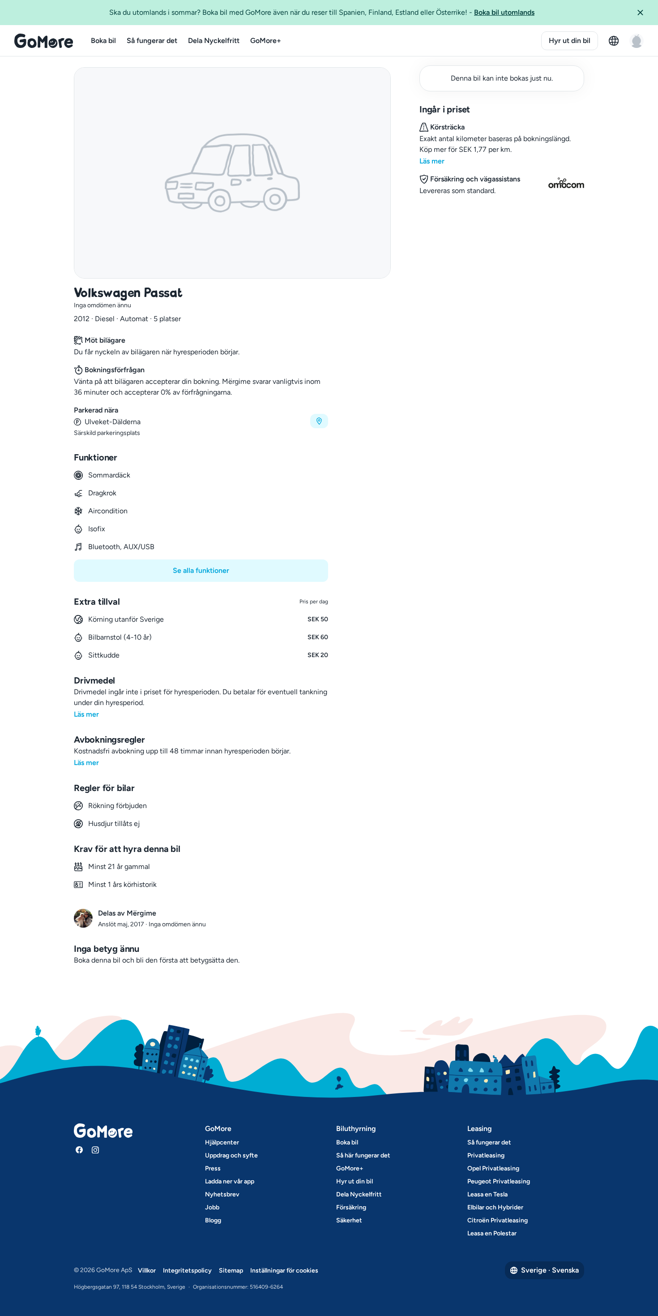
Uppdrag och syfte (231, 1155)
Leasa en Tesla (487, 1194)
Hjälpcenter (222, 1142)
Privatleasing (485, 1155)
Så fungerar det (152, 40)
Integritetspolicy (187, 1270)
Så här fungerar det (363, 1155)
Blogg (213, 1220)
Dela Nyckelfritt (213, 40)
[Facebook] (79, 1149)
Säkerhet (349, 1220)
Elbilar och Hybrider (495, 1207)
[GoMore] (43, 40)
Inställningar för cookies (284, 1270)
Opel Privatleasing (493, 1168)
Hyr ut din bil (569, 40)
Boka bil (103, 40)
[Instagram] (95, 1149)
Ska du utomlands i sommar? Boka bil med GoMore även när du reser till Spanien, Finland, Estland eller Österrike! (321, 12)
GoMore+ (265, 40)
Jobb (212, 1207)
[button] (643, 12)
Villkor (147, 1270)
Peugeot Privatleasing (498, 1181)
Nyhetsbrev (222, 1194)
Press (213, 1168)
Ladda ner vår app (229, 1181)
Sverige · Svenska (550, 1270)
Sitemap (231, 1270)
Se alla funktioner (201, 570)
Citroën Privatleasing (497, 1220)
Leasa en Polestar (492, 1233)
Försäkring (351, 1207)
